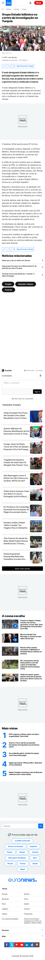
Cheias (9, 852)
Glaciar (22, 852)
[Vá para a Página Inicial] (9, 3)
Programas (28, 914)
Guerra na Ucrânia (15, 846)
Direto (38, 3)
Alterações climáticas (17, 858)
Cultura (27, 909)
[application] (22, 38)
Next (4, 904)
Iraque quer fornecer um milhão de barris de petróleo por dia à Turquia (19, 267)
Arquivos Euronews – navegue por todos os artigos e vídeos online (33, 921)
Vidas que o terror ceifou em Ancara (16, 260)
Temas (4, 889)
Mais (4, 936)
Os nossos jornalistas (10, 919)
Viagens (5, 909)
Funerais (8, 290)
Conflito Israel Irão (22, 841)
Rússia (10, 864)
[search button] (40, 826)
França (23, 864)
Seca (35, 858)
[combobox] (22, 826)
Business (5, 899)
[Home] (2, 9)
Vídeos (4, 914)
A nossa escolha (13, 616)
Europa (4, 894)
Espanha (33, 846)
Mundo (16, 9)
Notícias (9, 9)
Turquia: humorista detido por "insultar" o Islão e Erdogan (18, 275)
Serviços (5, 930)
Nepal (22, 869)
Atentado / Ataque (25, 284)
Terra (26, 899)
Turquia (24, 9)
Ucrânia (35, 852)
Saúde (35, 864)
